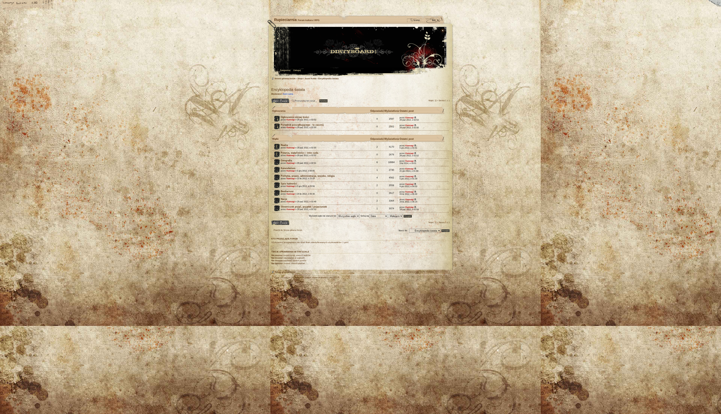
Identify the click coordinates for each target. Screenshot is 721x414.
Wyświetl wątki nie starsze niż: (323, 216)
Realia (284, 145)
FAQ (34, 3)
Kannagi (291, 120)
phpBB (313, 302)
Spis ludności (289, 183)
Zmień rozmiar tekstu (21, 3)
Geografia (286, 160)
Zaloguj (297, 70)
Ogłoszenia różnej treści (295, 117)
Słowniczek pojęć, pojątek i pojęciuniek (304, 206)
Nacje (284, 199)
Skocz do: (403, 230)
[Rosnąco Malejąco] (400, 216)
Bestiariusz (287, 191)
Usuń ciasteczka (410, 272)
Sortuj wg (365, 216)
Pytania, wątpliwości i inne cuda (299, 152)
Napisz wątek (277, 99)
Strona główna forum (360, 52)
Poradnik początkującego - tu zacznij (302, 124)
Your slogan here (330, 303)
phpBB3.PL (335, 277)
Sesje (300, 78)
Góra (445, 280)
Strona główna (8, 3)
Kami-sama (288, 94)
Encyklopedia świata (328, 78)
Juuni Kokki (310, 78)
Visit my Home (438, 313)
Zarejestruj (285, 70)
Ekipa (277, 277)
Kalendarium (288, 168)
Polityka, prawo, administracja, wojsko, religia (308, 176)
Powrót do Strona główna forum (288, 230)
